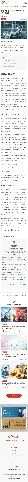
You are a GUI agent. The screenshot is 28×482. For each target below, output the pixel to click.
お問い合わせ (14, 462)
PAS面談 (9, 455)
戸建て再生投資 (15, 455)
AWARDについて (14, 459)
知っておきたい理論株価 (9, 63)
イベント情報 (14, 447)
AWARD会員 (5, 455)
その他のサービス (22, 455)
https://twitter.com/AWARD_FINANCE (16, 285)
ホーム (2, 6)
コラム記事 (9, 6)
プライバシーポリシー (14, 466)
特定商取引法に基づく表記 (14, 469)
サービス (14, 453)
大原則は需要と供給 (8, 60)
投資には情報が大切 (8, 66)
